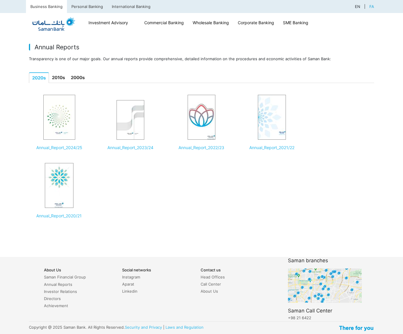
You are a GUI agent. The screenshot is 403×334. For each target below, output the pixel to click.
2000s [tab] (78, 77)
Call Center (211, 284)
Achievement (56, 305)
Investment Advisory (108, 22)
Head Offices (213, 277)
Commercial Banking (164, 22)
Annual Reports (58, 284)
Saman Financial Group (65, 277)
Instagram (131, 277)
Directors (52, 298)
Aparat (128, 284)
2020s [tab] (39, 78)
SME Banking (295, 22)
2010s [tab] (58, 77)
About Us (209, 291)
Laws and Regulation (185, 327)
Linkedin (129, 291)
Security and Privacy (143, 327)
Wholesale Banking (211, 22)
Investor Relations (60, 291)
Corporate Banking (256, 22)
